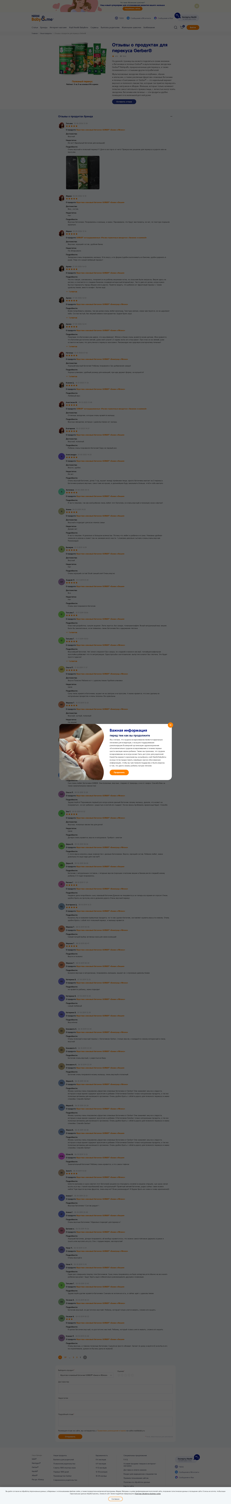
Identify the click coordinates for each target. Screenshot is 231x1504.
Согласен (115, 1499)
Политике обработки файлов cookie (148, 1494)
